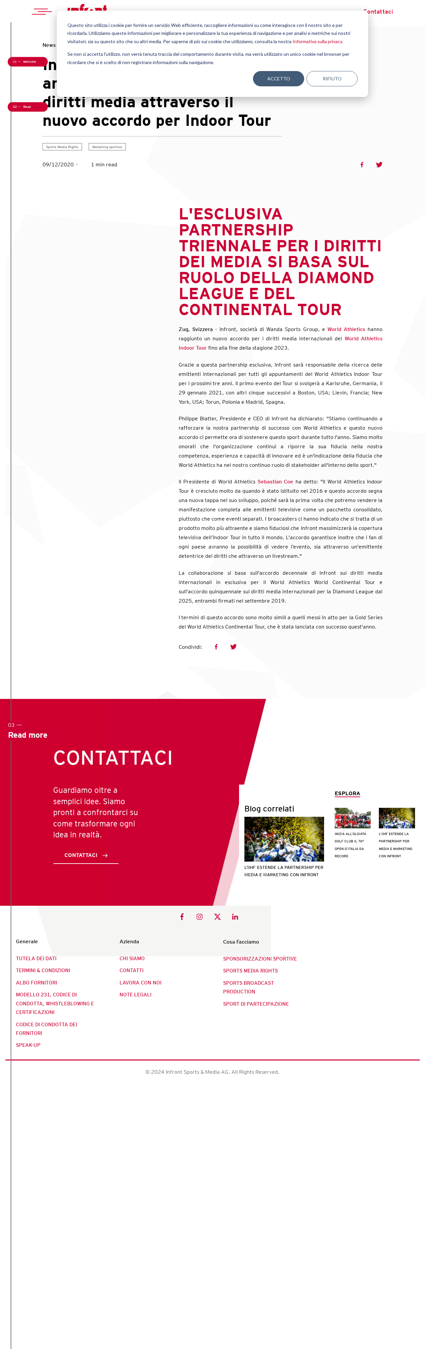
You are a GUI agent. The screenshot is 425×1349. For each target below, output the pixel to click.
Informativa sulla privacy (317, 41)
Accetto (278, 78)
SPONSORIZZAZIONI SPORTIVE (260, 959)
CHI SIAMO (132, 959)
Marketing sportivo (107, 147)
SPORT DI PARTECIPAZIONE (256, 1004)
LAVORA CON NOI (140, 983)
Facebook (362, 164)
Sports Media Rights (62, 147)
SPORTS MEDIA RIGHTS (250, 971)
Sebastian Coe (275, 481)
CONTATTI (131, 970)
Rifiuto (332, 78)
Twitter (379, 164)
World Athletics (346, 329)
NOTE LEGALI (135, 995)
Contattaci (378, 11)
